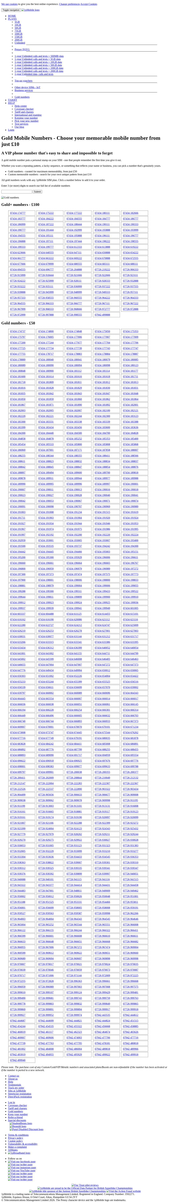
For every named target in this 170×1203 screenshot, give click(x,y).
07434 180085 (130, 359)
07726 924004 (46, 828)
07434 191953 (130, 523)
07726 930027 (102, 839)
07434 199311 (74, 591)
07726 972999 (17, 314)
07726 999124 (74, 992)
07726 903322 (102, 789)
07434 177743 (102, 348)
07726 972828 (46, 981)
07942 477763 (46, 1043)
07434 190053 (46, 500)
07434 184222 (46, 218)
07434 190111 (102, 224)
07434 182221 (46, 416)
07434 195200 (17, 557)
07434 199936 (130, 602)
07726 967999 (17, 309)
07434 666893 (74, 721)
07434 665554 (46, 698)
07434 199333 (17, 246)
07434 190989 (130, 506)
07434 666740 (17, 721)
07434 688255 (102, 749)
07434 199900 (102, 596)
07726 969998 (130, 958)
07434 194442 (17, 551)
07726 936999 (74, 286)
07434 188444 (74, 224)
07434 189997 (102, 483)
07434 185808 (102, 444)
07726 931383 (130, 845)
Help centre (21, 106)
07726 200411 (17, 777)
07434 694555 (17, 269)
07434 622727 (46, 625)
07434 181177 (130, 370)
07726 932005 (17, 851)
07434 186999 (17, 224)
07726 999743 (74, 998)
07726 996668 (130, 981)
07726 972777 (102, 309)
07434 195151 (130, 551)
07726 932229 (46, 851)
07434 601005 (130, 608)
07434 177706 (130, 342)
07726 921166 (45, 822)
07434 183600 (102, 427)
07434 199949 (102, 608)
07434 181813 (130, 382)
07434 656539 (17, 687)
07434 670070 (74, 726)
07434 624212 (74, 625)
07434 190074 (130, 500)
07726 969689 (17, 958)
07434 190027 (46, 495)
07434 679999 (46, 263)
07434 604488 (46, 613)
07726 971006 (46, 975)
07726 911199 (17, 805)
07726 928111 (74, 280)
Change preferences (69, 4)
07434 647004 (46, 664)
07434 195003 (102, 551)
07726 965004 (17, 924)
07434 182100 (102, 410)
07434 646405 (102, 659)
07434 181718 (17, 382)
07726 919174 (46, 817)
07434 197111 (45, 241)
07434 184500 (74, 433)
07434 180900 (46, 370)
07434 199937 (17, 608)
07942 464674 (102, 1032)
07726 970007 (17, 964)
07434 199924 (74, 602)
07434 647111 (74, 252)
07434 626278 (74, 630)
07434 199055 (130, 585)
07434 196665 (102, 563)
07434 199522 (130, 591)
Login (11, 129)
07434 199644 (17, 596)
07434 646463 (130, 659)
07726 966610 (102, 935)
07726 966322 (102, 930)
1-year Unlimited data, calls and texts (34, 74)
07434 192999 (74, 230)
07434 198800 (102, 579)
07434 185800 (74, 444)
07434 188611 (17, 461)
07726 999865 (130, 1003)
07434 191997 (17, 534)
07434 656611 (45, 687)
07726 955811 (130, 902)
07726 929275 (46, 839)
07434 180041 (74, 359)
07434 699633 (102, 766)
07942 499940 (17, 1060)
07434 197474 (74, 574)
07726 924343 (102, 828)
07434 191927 (17, 523)
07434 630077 (46, 636)
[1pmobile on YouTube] (21, 1170)
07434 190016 (102, 489)
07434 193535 (46, 546)
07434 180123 (130, 365)
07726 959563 (46, 913)
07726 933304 (17, 856)
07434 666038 (46, 704)
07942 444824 (102, 1020)
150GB (18, 36)
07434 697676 (102, 760)
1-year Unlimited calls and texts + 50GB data (38, 65)
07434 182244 (74, 416)
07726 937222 (102, 286)
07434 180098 (102, 365)
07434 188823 (46, 461)
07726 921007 (17, 822)
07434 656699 (74, 687)
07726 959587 (74, 913)
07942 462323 (74, 1032)
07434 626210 (17, 630)
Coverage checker (24, 109)
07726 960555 (74, 297)
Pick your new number (27, 120)
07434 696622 (17, 760)
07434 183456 (74, 427)
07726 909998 (102, 800)
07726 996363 (74, 981)
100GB (18, 33)
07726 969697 (74, 958)
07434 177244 (46, 342)
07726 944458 (130, 885)
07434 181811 (74, 382)
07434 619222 (130, 246)
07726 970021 (74, 964)
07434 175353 (130, 331)
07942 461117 (45, 1032)
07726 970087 (130, 969)
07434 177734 (46, 348)
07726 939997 (102, 873)
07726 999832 (74, 1003)
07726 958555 (46, 297)
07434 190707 (74, 506)
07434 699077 (74, 766)
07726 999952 (46, 1015)
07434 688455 (130, 749)
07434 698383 (46, 766)
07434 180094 (74, 365)
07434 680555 (74, 263)
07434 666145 (130, 704)
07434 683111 (102, 263)
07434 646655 (17, 664)
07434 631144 (74, 636)
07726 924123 (74, 828)
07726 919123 (130, 811)
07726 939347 (130, 868)
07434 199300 (46, 591)
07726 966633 (17, 941)
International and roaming (28, 115)
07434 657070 (102, 687)
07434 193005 (74, 540)
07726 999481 (130, 992)
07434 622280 (17, 625)
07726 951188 (17, 902)
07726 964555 (17, 303)
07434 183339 (102, 421)
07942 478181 (102, 1043)
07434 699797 (17, 772)
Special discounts (17, 1120)
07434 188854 (102, 466)
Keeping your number (26, 117)
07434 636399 (74, 647)
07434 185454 (17, 444)
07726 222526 (17, 789)
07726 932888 (130, 280)
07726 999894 (74, 1009)
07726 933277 (130, 851)
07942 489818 (102, 1048)
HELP (11, 103)
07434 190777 (17, 230)
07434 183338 (74, 421)
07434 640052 (102, 647)
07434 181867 (17, 404)
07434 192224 (130, 534)
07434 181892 (102, 404)
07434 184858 (17, 438)
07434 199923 (46, 602)
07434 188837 (130, 461)
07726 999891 (46, 1009)
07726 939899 (74, 873)
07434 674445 (74, 732)
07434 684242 (46, 743)
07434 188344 (46, 455)
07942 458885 (130, 1026)
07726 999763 (130, 998)
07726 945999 (46, 292)
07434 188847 (74, 466)
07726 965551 (102, 924)
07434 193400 (130, 540)
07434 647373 (130, 664)
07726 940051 (130, 873)
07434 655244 (46, 681)
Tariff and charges (24, 112)
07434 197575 (102, 574)
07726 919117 (102, 811)
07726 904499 (17, 794)
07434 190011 (45, 489)
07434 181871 (46, 404)
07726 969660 (130, 952)
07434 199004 (74, 585)
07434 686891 (130, 743)
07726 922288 (74, 822)
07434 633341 (74, 642)
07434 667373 (130, 721)
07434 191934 (46, 523)
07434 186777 (130, 218)
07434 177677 (74, 342)
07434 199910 (130, 596)
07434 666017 (130, 698)
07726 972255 (17, 981)
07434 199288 (17, 591)
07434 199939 (46, 608)
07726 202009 (46, 777)
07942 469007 (17, 1037)
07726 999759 (102, 998)
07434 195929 (74, 557)
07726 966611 (130, 935)
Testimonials (14, 1084)
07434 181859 (46, 399)
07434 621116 (130, 619)
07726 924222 (17, 280)
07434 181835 (17, 393)
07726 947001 (46, 890)
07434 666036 (17, 704)
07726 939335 (74, 868)
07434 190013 (74, 489)
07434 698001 (17, 766)
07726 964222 (102, 297)
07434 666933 (102, 721)
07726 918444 (46, 275)
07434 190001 (130, 483)
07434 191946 (102, 523)
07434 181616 (74, 376)
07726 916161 (17, 811)
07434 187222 (46, 224)
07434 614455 (102, 613)
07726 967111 (102, 303)
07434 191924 (130, 517)
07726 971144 (74, 975)
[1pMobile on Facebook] (22, 1161)
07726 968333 (46, 309)
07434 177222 (74, 213)
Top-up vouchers (23, 80)
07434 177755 (17, 353)
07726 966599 (17, 935)
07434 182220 (17, 416)
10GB (18, 24)
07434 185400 (130, 438)
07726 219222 (102, 269)
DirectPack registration (20, 1096)
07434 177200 (17, 342)
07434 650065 (130, 670)
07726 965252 (46, 924)
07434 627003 (130, 630)
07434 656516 (130, 681)
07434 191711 (17, 517)
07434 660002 (46, 692)
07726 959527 (17, 913)
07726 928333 (102, 280)
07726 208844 (74, 777)
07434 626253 (46, 630)
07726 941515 (130, 879)
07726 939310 (130, 862)
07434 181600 (17, 376)
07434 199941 (74, 608)
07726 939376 (17, 873)
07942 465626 (130, 1032)
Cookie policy (15, 1141)
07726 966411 (130, 930)
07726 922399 (102, 822)
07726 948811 (74, 890)
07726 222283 (74, 783)
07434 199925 (102, 602)
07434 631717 (130, 636)
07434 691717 (74, 755)
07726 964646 (130, 918)
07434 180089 (17, 365)
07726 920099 (130, 817)
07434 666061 (102, 704)
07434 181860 (74, 399)
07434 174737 (17, 331)
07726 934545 (102, 856)
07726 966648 (46, 941)
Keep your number (18, 1114)
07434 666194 (17, 709)
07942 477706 (102, 1037)
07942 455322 (74, 1026)
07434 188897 (17, 472)
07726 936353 (130, 856)
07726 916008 (130, 805)
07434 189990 (17, 483)
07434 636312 (46, 647)
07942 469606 (46, 1037)
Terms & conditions (18, 1135)
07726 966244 (74, 930)
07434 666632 (102, 715)
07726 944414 (74, 885)
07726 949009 (102, 890)
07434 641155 (74, 653)
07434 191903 (46, 517)
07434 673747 (46, 732)
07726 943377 (46, 885)
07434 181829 (74, 387)
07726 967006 (46, 947)
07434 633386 (102, 642)
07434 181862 (102, 399)
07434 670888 (102, 258)
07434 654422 (130, 676)
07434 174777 (17, 213)
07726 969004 (130, 947)
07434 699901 (46, 772)
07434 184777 (102, 218)
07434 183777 (17, 218)
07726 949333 (102, 292)
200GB (18, 39)
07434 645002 (17, 659)
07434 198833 (130, 579)
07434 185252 (74, 438)
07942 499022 (102, 1054)
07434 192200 (74, 534)
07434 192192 (46, 534)
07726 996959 (17, 986)
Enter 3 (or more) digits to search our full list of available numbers (35, 185)
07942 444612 (130, 1015)
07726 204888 (74, 269)
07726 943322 (17, 885)
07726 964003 (17, 918)
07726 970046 (46, 969)
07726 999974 (74, 1015)
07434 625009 (130, 625)
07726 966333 (46, 303)
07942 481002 (17, 1048)
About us (13, 1078)
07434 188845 (46, 466)
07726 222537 (46, 789)
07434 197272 (130, 568)
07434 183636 (130, 427)
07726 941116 (102, 879)
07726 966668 (102, 941)
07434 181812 (102, 382)
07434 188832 (74, 461)
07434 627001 (102, 630)
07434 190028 (74, 495)
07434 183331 (46, 421)
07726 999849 (102, 1003)
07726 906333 (130, 269)
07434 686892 (17, 749)
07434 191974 (46, 529)
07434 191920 (102, 517)
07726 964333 (130, 297)
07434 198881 (17, 585)
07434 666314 (130, 709)
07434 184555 (74, 218)
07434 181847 (102, 393)
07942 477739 (17, 1043)
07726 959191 (130, 907)
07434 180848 (17, 370)
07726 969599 (17, 952)
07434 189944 (74, 478)
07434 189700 (102, 472)
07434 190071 (102, 500)
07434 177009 (130, 337)
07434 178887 (130, 353)
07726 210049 (102, 777)
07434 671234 (130, 726)
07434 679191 (74, 738)
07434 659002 (130, 687)
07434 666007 (74, 698)
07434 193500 (17, 546)
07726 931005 (46, 845)
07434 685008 (102, 743)
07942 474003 (74, 1037)
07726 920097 (102, 817)
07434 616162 (17, 619)
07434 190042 (17, 500)
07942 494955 (46, 1054)
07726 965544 (74, 924)
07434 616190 (46, 619)
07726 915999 (17, 275)
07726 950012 (46, 896)
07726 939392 (46, 873)
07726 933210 (102, 851)
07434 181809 (46, 382)
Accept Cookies (88, 4)
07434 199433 (102, 591)
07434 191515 (102, 512)
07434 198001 (46, 579)
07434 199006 (102, 585)
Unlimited (20, 42)
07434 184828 (130, 433)
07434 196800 (17, 568)
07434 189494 (46, 472)
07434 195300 (46, 557)
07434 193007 (102, 540)
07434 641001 (17, 653)
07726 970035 (130, 964)
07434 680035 (102, 738)
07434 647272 (102, 664)
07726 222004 (46, 783)
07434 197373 (46, 574)
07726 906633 (74, 794)
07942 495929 (74, 1054)
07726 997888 (46, 314)
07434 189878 (17, 478)
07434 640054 (130, 647)
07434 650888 (102, 252)
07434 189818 (130, 472)
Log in (11, 1102)
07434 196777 (130, 235)
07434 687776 (46, 749)
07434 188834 (102, 461)
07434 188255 (17, 455)
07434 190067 (74, 500)
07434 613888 (102, 246)
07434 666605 (74, 715)
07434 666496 (46, 715)
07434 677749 (46, 738)
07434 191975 (74, 529)
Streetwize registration (19, 1093)
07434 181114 (102, 370)
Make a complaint (17, 1147)
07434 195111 (45, 235)
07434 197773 (130, 574)
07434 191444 (46, 230)
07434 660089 (74, 692)
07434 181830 (102, 387)
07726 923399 (17, 828)
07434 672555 (130, 258)
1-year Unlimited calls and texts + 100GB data (39, 68)
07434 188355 (74, 455)
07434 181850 (17, 399)
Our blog (19, 126)
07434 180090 (46, 365)
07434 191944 (74, 523)
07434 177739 (74, 348)
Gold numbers (22, 97)
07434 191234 (74, 512)
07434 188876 (130, 466)
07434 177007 (102, 337)
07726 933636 (46, 856)
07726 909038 (17, 800)
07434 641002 (46, 653)
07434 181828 (46, 387)
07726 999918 (130, 1009)
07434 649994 (74, 670)
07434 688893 (17, 755)
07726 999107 (46, 992)
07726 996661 (102, 981)
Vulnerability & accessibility (23, 1144)
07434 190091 (17, 506)
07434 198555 (130, 241)
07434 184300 (17, 433)
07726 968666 (74, 309)
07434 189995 (46, 483)
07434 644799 (130, 653)
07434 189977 (102, 478)
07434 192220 (102, 534)
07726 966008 (130, 924)
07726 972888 (130, 309)
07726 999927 (17, 1015)
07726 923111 (130, 275)
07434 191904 (74, 517)
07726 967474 (102, 947)
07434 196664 (74, 563)
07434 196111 (102, 235)
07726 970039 (17, 969)
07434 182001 (130, 404)
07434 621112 (102, 619)
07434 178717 (46, 353)
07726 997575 (130, 986)
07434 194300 (130, 546)
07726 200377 (130, 772)
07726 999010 (17, 992)
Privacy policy (15, 1138)
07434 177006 (74, 337)
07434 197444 (74, 241)
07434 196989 (102, 568)
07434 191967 (17, 529)
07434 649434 (46, 670)
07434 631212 (102, 636)
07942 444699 (46, 1020)
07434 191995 (130, 529)
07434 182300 (102, 416)
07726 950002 (17, 896)
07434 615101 (130, 613)
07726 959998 (102, 913)
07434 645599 (46, 659)
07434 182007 (74, 410)
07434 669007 (17, 726)
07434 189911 (45, 478)
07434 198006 (74, 579)
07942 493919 (17, 1054)
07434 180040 (46, 359)
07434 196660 (17, 563)
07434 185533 (46, 444)
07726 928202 (74, 834)
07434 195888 (74, 235)
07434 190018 (130, 489)
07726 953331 (74, 902)
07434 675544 (102, 732)
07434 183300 (17, 421)
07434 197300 (17, 574)
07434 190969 (102, 506)
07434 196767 (130, 563)
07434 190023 (17, 495)
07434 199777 (46, 246)
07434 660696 (102, 692)
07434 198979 (46, 585)
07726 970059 (74, 969)
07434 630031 (17, 636)
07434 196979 (74, 568)
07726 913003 (46, 805)
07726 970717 (17, 975)
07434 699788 (130, 766)
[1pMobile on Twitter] (20, 1164)
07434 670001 (46, 726)
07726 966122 (17, 930)
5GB (17, 21)
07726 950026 (74, 896)
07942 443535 (102, 1015)
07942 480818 (130, 1043)
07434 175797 (17, 337)
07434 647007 (74, 664)
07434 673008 (17, 732)
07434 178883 (74, 353)
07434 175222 (46, 213)
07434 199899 (74, 596)
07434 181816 (17, 387)
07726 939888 (17, 292)
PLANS (12, 18)
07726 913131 (102, 805)
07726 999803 (46, 1003)
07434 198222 (102, 241)
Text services (21, 123)
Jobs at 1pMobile (17, 1090)
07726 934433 (74, 856)
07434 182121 (130, 410)
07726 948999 (74, 292)
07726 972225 (130, 975)
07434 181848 (130, 393)
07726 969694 (46, 958)
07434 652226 (74, 676)
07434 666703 (130, 715)
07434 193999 (130, 230)
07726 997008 (102, 986)
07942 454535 (46, 1026)
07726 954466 (102, 902)
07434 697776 (130, 760)
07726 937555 (130, 286)
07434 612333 (74, 246)
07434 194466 (74, 551)
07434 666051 (74, 704)
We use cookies (9, 4)
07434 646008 (74, 659)
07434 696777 (46, 269)
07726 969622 (74, 952)
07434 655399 (74, 681)
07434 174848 (74, 331)
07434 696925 (74, 760)
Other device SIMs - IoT (27, 87)
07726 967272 (74, 947)
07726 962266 (130, 913)
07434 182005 (46, 410)
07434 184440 (46, 433)
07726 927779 (17, 834)
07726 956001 (17, 907)
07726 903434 (130, 789)
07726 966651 (74, 941)
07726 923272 (130, 822)
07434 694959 (102, 755)
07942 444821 (74, 1020)
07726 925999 (46, 280)
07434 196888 (17, 241)
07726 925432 (130, 828)
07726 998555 (74, 314)
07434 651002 (46, 676)
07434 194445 (46, 551)
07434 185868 (130, 444)
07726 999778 (17, 1003)
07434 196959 (46, 568)
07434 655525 (102, 681)
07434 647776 (17, 670)
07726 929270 (17, 839)
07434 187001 (46, 450)
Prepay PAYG (22, 49)
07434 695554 (130, 755)
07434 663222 (46, 258)
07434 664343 (130, 692)
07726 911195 (130, 800)
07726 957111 (130, 292)
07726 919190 (74, 817)
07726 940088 (17, 879)
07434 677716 (17, 738)
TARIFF (12, 100)
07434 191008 (46, 512)
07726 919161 (17, 817)
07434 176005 (46, 337)
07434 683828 (17, 743)
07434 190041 (130, 495)
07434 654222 (130, 252)
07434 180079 (102, 359)
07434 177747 (130, 348)
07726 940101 (46, 879)
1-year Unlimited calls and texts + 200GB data (39, 71)
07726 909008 (130, 794)
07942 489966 (130, 1048)
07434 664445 (17, 698)
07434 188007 (130, 450)
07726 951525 (46, 902)
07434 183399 (17, 427)
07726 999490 (17, 998)
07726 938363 (17, 862)
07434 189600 (74, 472)
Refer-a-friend (15, 1117)
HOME (12, 15)
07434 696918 (46, 760)
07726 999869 (17, 1009)
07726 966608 (74, 935)
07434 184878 (46, 438)
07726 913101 (74, 805)
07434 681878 (130, 738)
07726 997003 (74, 986)
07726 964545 (102, 918)
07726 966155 (46, 930)
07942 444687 (17, 1020)
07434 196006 (102, 557)
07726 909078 (74, 800)
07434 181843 (74, 393)
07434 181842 (46, 393)
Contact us (13, 1075)
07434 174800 (46, 331)
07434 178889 (17, 359)
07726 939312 (17, 868)
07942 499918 (130, 1054)
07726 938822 (46, 862)
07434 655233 (17, 681)
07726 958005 (74, 907)
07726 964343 (74, 918)
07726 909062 (46, 800)
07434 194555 (17, 235)
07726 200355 (102, 772)
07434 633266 (17, 642)
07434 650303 (17, 676)
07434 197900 (17, 579)
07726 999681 (46, 998)
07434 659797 (17, 692)
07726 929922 (74, 839)
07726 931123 (74, 845)
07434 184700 (102, 433)
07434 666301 (102, 709)
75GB (18, 30)
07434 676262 (130, 732)
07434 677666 (17, 263)
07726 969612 (46, 952)
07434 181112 (74, 370)
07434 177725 (17, 348)
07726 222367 (130, 783)
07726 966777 (74, 303)
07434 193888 (102, 230)
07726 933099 (74, 851)
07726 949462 (130, 890)
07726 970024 (102, 964)
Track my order (16, 1087)
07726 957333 (17, 297)
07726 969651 (102, 952)
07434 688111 (130, 263)
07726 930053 (17, 845)
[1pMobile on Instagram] (22, 1167)
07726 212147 (17, 783)
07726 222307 (102, 783)
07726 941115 (74, 879)
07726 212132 (130, 777)
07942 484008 (46, 1048)
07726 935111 (45, 286)
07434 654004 (102, 676)
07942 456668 (102, 1026)
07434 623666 (17, 252)
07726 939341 (102, 868)
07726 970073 (102, 969)
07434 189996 (74, 483)
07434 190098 (46, 506)
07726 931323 (102, 845)
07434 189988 (130, 478)
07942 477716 (130, 1037)
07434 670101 (102, 726)
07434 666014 (102, 698)
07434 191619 (130, 512)
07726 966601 (46, 935)
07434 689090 (46, 755)
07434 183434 (46, 427)
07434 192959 (17, 540)
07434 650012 (102, 670)
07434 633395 (130, 642)
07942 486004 (74, 1048)
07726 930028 (130, 839)
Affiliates (13, 1149)
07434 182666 (130, 213)
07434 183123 (130, 416)
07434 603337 (17, 613)
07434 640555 (46, 252)
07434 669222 (74, 258)
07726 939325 (46, 868)
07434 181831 (130, 387)
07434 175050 (102, 331)
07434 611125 (74, 613)
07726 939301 (102, 862)
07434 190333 (130, 224)
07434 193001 (46, 540)
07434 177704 (102, 342)
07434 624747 (102, 625)
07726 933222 (17, 286)
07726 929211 (102, 834)
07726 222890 (74, 789)
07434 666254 (74, 709)
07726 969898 (102, 958)
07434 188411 (102, 455)
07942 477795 (74, 1043)
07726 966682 (130, 941)
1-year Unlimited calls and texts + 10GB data (38, 62)
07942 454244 (17, 1026)
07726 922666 (102, 275)
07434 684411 (74, 743)
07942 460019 (17, 1032)
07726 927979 (46, 834)
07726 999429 (102, 992)
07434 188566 (130, 455)
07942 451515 (130, 1020)
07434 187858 (102, 450)
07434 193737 (74, 546)
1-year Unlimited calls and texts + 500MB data (39, 56)
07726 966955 (17, 947)
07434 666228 (46, 709)
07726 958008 (102, 907)
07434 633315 (46, 642)
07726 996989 (46, 986)
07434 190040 (102, 495)
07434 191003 (17, 512)
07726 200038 (74, 772)
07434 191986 (102, 529)
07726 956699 (46, 907)
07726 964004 (46, 918)
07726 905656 (46, 794)
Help (10, 1081)
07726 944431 (102, 885)
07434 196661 (46, 563)
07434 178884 (102, 353)
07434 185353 (102, 438)
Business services (24, 90)
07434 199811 (45, 596)
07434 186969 (17, 450)
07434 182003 (17, 410)
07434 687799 (74, 749)
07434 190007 (17, 489)
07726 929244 (130, 834)
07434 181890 (74, 404)
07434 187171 (74, 450)
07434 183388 (130, 421)
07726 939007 (74, 862)
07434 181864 (130, 399)
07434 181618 (102, 376)
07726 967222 (130, 303)
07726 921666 (74, 275)
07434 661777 (17, 258)
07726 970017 (46, 964)
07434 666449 (17, 715)
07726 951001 (130, 896)
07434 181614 (46, 376)
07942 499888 (102, 314)
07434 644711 (102, 653)
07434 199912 (17, 602)
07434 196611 (130, 557)
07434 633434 (17, 647)
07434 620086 (74, 619)
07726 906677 (102, 794)
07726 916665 (46, 811)
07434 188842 (17, 466)
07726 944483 (17, 890)
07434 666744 (46, 721)
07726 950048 (102, 896)
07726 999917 (102, 1009)
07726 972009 (102, 975)
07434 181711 (130, 376)
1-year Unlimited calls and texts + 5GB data (38, 59)
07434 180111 (102, 213)
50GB (18, 27)
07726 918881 (74, 811)
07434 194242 (102, 546)
